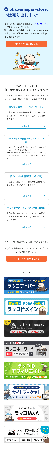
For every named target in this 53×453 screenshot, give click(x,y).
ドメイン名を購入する (28, 44)
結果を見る (26, 126)
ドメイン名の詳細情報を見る (26, 259)
